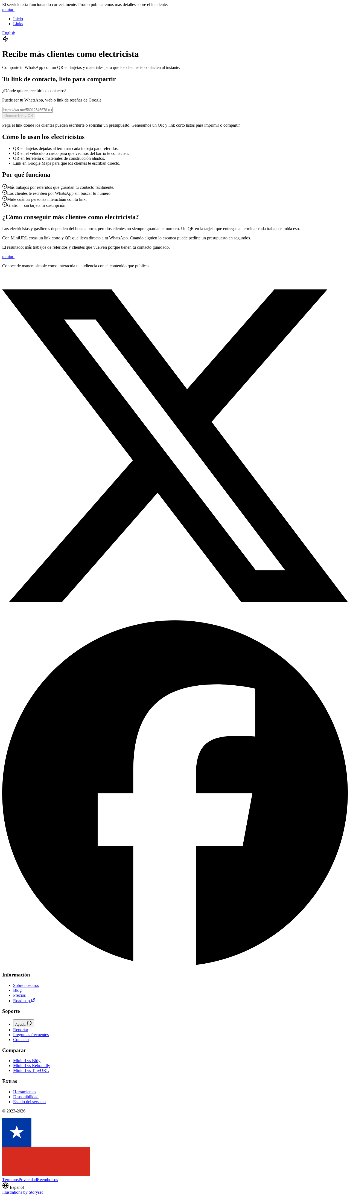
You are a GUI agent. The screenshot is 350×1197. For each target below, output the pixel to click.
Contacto (21, 1039)
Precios (19, 995)
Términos (10, 1179)
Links (18, 23)
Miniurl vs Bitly (26, 1060)
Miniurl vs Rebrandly (31, 1065)
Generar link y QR (18, 116)
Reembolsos (47, 1179)
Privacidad (28, 1179)
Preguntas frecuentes (31, 1034)
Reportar (20, 1029)
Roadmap (22, 1000)
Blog (17, 990)
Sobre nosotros (26, 985)
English (8, 33)
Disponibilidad (26, 1096)
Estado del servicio (29, 1101)
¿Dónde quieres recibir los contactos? (34, 90)
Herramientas (24, 1091)
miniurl (8, 9)
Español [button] (17, 1187)
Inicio (18, 18)
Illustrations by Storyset (22, 1192)
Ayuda (21, 1024)
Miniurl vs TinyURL (31, 1070)
